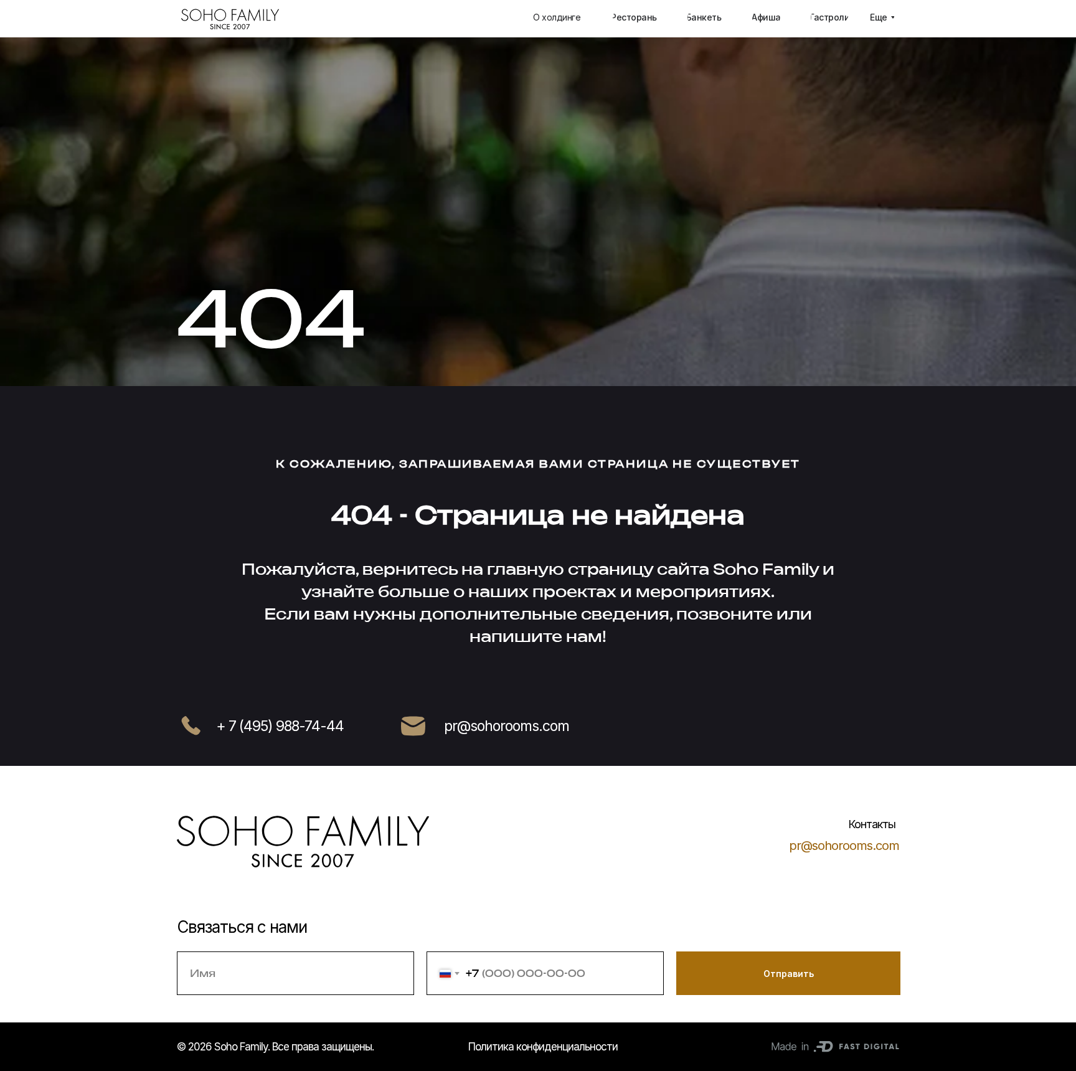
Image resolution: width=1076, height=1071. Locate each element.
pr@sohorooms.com (844, 845)
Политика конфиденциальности (543, 1046)
